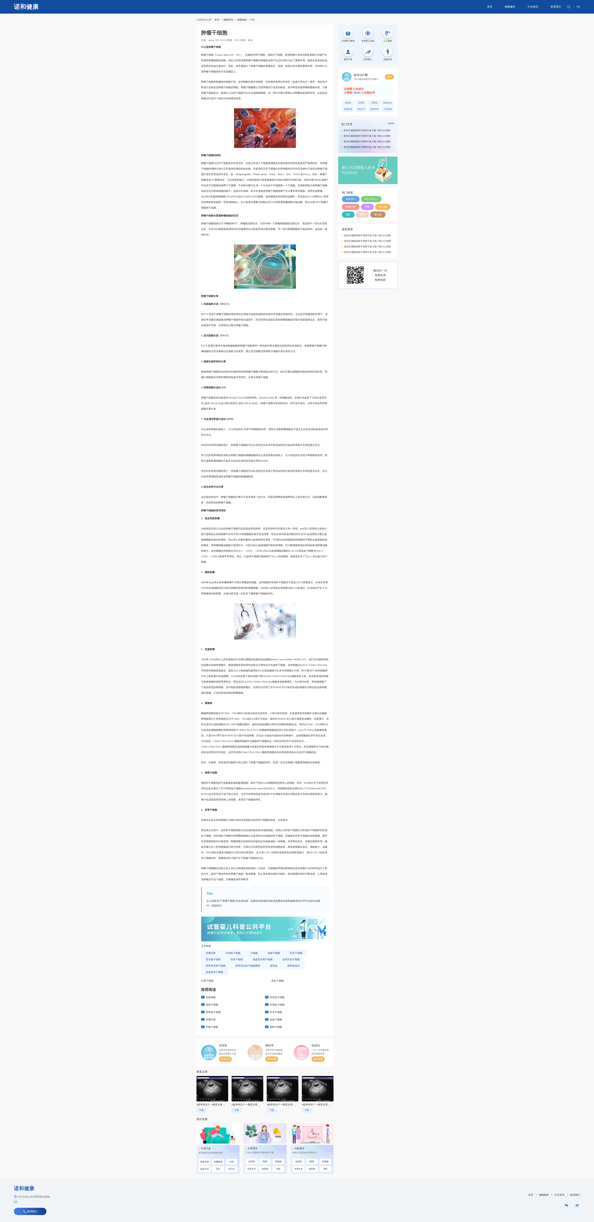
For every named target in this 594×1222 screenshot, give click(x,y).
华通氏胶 (211, 953)
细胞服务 (510, 6)
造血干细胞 (276, 1019)
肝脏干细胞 (236, 959)
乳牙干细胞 (296, 953)
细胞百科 (228, 19)
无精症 (361, 103)
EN (578, 6)
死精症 (374, 103)
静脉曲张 (387, 103)
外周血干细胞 (233, 953)
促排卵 (251, 1161)
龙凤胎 (265, 1169)
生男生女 (251, 1169)
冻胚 (278, 1169)
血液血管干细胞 (214, 972)
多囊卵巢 (218, 1162)
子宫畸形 (387, 109)
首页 (489, 6)
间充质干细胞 (277, 997)
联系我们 (556, 6)
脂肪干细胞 (276, 1027)
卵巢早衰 (204, 1162)
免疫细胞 (211, 997)
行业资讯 (533, 6)
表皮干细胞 (277, 980)
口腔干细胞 (207, 980)
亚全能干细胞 (213, 959)
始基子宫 (204, 1169)
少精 (231, 1162)
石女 (218, 1169)
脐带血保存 (293, 965)
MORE (391, 123)
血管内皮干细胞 (291, 959)
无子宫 (231, 1169)
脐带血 (274, 965)
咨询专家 (225, 1059)
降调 (265, 1161)
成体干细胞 (274, 953)
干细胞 (254, 953)
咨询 (389, 77)
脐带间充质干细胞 (216, 965)
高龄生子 (361, 109)
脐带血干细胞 (213, 1012)
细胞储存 (242, 19)
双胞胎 (278, 1161)
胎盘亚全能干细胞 (263, 959)
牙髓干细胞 (212, 1027)
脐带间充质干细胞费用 (247, 965)
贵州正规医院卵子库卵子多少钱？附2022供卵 (367, 130)
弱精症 (348, 103)
